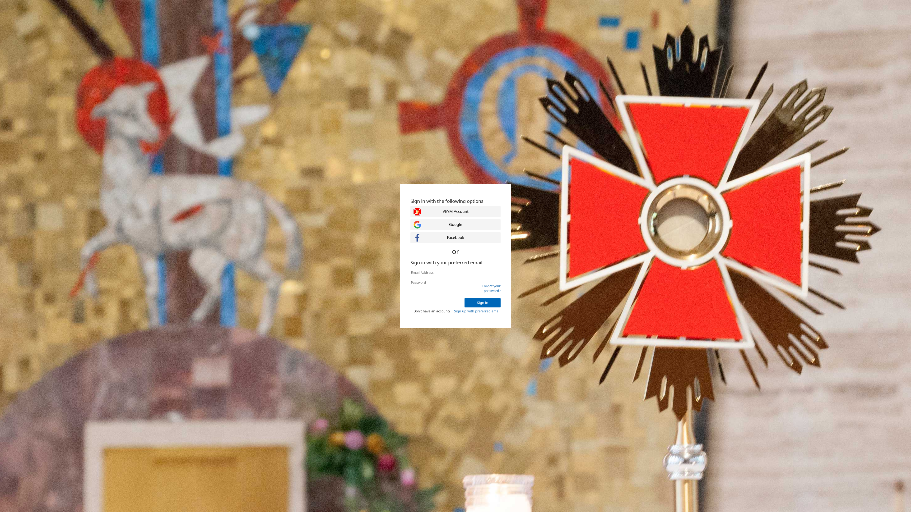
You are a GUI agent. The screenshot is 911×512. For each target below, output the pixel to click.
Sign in (482, 302)
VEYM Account (456, 211)
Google (455, 224)
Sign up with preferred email (477, 311)
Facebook (455, 237)
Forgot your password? (491, 288)
